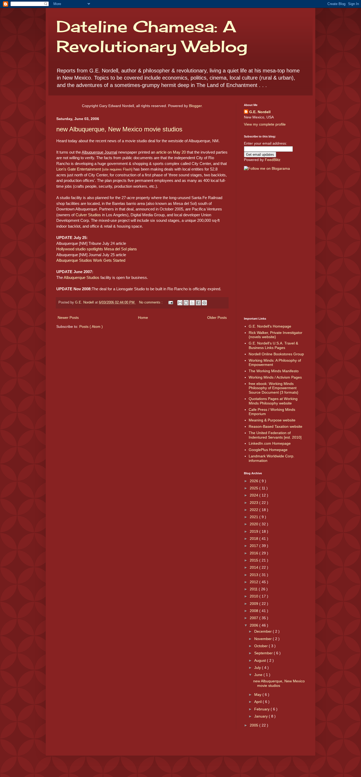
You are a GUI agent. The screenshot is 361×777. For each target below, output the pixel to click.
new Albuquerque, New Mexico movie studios (119, 129)
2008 (254, 611)
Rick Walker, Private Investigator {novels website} (275, 334)
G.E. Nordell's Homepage (270, 326)
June (258, 675)
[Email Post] (170, 302)
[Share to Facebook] (198, 302)
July (258, 667)
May (258, 694)
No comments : (151, 302)
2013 (254, 575)
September (264, 653)
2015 (254, 560)
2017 (254, 546)
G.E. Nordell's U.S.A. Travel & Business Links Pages (273, 345)
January (261, 716)
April (258, 702)
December (263, 631)
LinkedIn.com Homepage (270, 443)
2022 (254, 510)
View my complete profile (265, 124)
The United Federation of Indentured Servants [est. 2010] (275, 435)
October (261, 646)
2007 (254, 618)
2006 (254, 625)
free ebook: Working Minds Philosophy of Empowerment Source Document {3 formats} (273, 388)
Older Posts (217, 317)
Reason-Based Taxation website (275, 426)
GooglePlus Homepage (268, 450)
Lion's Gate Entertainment (94, 169)
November (263, 639)
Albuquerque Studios (81, 277)
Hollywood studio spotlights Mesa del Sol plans (96, 249)
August (260, 660)
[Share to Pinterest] (204, 302)
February (262, 709)
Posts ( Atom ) (91, 326)
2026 (254, 481)
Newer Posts (68, 317)
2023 (254, 502)
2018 (254, 538)
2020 (254, 524)
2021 (254, 517)
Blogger (195, 106)
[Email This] (180, 302)
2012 (254, 582)
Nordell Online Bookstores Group (276, 354)
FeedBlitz (272, 160)
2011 (254, 589)
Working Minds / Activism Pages (275, 377)
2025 (254, 488)
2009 (254, 603)
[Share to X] (192, 302)
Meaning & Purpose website (272, 420)
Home (143, 317)
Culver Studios (88, 215)
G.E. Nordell (260, 112)
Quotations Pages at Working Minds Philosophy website (273, 401)
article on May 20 (171, 152)
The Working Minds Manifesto (274, 371)
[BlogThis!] (186, 302)
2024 (254, 495)
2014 (254, 567)
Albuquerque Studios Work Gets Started (90, 260)
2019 (254, 531)
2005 (254, 725)
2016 (254, 553)
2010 (254, 596)
